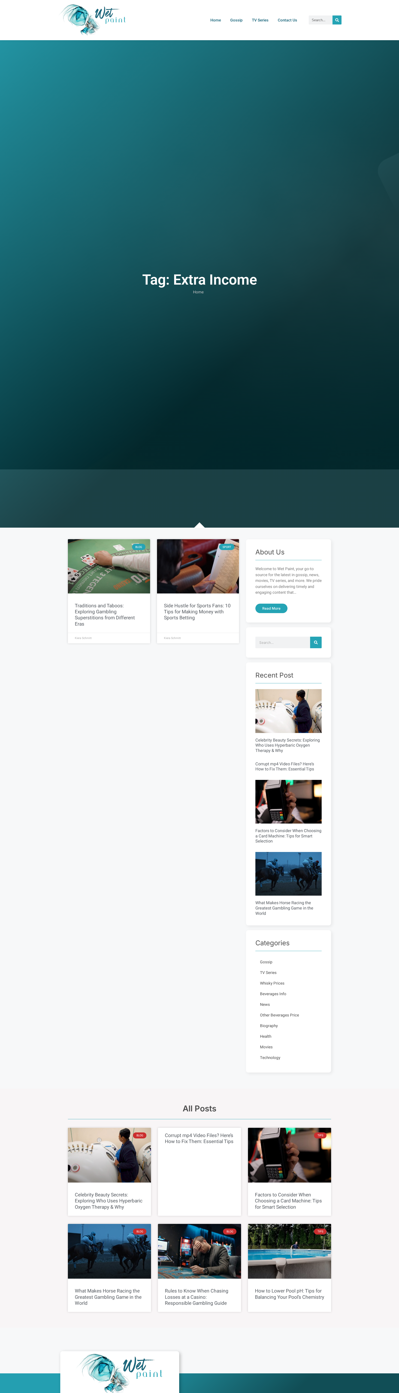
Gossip (236, 20)
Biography (269, 1026)
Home (215, 20)
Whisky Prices (272, 983)
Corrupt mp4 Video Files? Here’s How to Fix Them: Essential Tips (284, 767)
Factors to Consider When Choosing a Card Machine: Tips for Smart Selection (288, 836)
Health (265, 1036)
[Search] (337, 19)
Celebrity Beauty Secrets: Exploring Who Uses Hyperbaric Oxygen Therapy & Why (287, 745)
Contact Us (287, 20)
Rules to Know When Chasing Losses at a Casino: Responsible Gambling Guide (196, 1297)
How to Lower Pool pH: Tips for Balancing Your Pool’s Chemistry (289, 1294)
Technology (270, 1058)
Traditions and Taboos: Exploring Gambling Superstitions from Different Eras (105, 615)
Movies (266, 1047)
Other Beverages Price (279, 1015)
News (265, 1004)
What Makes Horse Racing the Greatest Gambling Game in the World (284, 908)
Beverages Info (273, 994)
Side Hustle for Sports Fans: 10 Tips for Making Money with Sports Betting (197, 611)
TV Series (260, 20)
